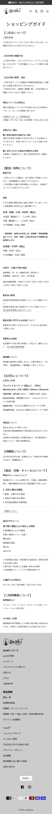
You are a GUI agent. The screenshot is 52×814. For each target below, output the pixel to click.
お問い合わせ (9, 766)
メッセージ (8, 661)
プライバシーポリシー (13, 750)
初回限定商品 (9, 702)
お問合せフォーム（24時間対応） (17, 116)
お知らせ (7, 672)
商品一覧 (7, 697)
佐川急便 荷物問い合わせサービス (17, 310)
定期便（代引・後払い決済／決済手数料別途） (24, 714)
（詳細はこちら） (10, 511)
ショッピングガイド (12, 733)
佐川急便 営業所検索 (15, 346)
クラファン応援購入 (12, 719)
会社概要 (7, 755)
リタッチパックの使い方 (14, 666)
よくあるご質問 (10, 738)
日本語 (25, 778)
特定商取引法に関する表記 (15, 761)
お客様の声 (8, 683)
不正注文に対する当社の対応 (16, 744)
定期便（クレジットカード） (16, 708)
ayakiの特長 (8, 655)
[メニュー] (47, 11)
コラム (6, 678)
